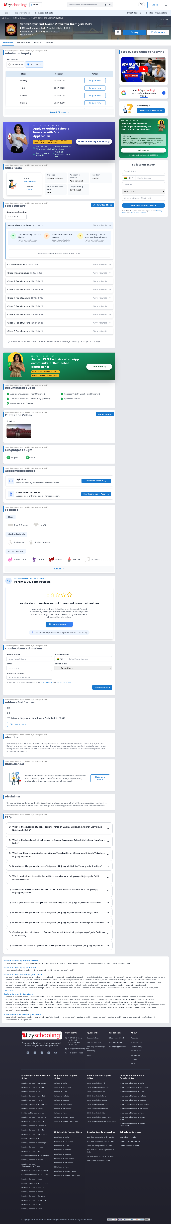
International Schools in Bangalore (134, 1087)
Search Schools (93, 1038)
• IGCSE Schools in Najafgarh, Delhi (19, 1020)
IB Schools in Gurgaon (63, 1154)
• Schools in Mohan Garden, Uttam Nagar (21, 1007)
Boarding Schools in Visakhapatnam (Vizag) (31, 1165)
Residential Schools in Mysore (33, 1113)
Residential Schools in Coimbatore (35, 1155)
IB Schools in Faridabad (63, 1162)
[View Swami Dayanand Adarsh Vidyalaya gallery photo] (19, 431)
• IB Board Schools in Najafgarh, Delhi (106, 1017)
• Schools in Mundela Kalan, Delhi (144, 988)
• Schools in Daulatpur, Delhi (111, 985)
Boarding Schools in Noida (31, 1179)
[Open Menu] (166, 5)
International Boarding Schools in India (100, 1151)
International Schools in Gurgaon (133, 1100)
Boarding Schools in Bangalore (33, 1083)
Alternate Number (16, 673)
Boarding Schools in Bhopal (32, 1192)
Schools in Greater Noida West (66, 1121)
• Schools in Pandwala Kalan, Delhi (75, 982)
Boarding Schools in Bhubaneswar (35, 1170)
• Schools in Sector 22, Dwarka (141, 1002)
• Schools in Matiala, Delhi (101, 982)
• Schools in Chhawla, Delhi (144, 980)
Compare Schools (94, 1042)
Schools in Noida (60, 1113)
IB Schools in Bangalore (63, 1141)
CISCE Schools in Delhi (54, 963)
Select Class (61, 663)
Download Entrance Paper (94, 494)
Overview (8, 42)
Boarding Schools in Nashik (32, 1209)
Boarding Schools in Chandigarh (34, 1143)
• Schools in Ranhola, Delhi (16, 988)
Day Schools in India (128, 1137)
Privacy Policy (136, 1042)
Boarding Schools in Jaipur (32, 1147)
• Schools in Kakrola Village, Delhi (18, 980)
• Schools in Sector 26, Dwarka (111, 1007)
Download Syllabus (95, 481)
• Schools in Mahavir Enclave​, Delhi (19, 977)
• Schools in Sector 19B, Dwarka (41, 1005)
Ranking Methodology (96, 1046)
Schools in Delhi (60, 1083)
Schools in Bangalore (62, 1087)
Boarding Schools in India (130, 1141)
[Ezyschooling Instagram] (41, 1052)
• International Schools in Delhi (17, 970)
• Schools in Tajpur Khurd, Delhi (71, 980)
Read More (9, 990)
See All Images (105, 414)
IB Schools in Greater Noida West (67, 1175)
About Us (134, 1038)
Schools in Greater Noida (64, 1117)
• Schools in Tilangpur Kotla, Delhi (18, 982)
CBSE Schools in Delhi (15, 963)
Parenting (91, 1051)
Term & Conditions (63, 682)
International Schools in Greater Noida (133, 1118)
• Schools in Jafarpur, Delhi (123, 982)
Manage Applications (117, 1046)
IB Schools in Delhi (61, 1137)
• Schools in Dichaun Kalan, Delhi (129, 977)
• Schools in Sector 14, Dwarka (90, 1002)
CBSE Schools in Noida (96, 1113)
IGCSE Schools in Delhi (122, 963)
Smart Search (134, 13)
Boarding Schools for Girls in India (100, 1137)
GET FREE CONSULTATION (143, 205)
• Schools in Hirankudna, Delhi (86, 985)
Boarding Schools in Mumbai (33, 1096)
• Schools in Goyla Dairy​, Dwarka (67, 999)
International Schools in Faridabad (134, 1108)
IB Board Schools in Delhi (75, 963)
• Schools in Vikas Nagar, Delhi (120, 980)
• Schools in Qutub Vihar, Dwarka (152, 1005)
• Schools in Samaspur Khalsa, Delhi (66, 988)
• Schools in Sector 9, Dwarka (16, 1002)
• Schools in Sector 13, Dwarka (17, 997)
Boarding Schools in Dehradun (33, 1087)
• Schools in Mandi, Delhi (44, 977)
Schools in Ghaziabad (63, 1104)
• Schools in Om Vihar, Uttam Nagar (123, 1005)
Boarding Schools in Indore (32, 1160)
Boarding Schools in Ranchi (32, 1151)
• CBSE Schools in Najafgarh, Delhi (18, 1017)
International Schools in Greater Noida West (133, 1124)
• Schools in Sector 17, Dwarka (66, 997)
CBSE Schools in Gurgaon (97, 1100)
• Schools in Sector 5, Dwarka (16, 1005)
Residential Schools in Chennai (34, 1104)
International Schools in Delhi (132, 1083)
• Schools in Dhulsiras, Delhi (136, 985)
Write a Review (60, 624)
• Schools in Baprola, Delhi (154, 977)
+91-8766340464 (75, 1053)
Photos (37, 42)
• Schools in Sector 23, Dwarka (91, 997)
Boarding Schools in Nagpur (32, 1187)
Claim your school (100, 778)
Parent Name (13, 654)
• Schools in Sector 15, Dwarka (41, 1002)
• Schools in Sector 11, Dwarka (92, 999)
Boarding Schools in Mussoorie (33, 1126)
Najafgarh (24, 18)
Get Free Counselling (156, 13)
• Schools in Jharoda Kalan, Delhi (46, 982)
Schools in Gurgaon (62, 1100)
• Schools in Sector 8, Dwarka (41, 997)
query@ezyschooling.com (76, 1048)
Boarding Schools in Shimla (32, 1130)
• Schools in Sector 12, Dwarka (67, 1005)
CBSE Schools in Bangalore (98, 1087)
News (89, 1055)
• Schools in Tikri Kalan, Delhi (94, 988)
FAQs (133, 1063)
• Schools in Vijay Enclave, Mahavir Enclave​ (56, 1007)
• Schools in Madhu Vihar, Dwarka (93, 1005)
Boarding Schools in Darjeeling (33, 1117)
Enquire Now (95, 80)
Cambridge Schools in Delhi (99, 963)
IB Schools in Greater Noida (65, 1171)
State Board (27, 31)
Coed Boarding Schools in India (99, 1145)
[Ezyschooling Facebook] (34, 1052)
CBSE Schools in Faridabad (97, 1108)
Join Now (142, 150)
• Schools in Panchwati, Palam (17, 1010)
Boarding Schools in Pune (31, 1100)
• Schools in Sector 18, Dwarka (141, 997)
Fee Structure (23, 42)
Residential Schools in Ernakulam (35, 1183)
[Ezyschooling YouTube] (55, 1052)
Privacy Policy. (46, 682)
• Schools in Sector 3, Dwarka (86, 1007)
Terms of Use (136, 1051)
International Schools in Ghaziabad (134, 1104)
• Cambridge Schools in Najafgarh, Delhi (138, 1017)
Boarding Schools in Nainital (32, 1121)
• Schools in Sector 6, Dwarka (66, 1002)
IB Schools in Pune (61, 1145)
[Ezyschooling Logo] (15, 5)
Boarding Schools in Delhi (31, 1091)
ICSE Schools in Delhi (34, 963)
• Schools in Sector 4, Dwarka (116, 999)
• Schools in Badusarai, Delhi (118, 988)
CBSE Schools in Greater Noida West (101, 1121)
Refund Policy (136, 1046)
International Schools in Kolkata (133, 1096)
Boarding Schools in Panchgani (34, 1134)
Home (7, 13)
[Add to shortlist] (118, 32)
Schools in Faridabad (62, 1108)
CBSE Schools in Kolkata (96, 1096)
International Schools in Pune (132, 1091)
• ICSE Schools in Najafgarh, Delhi (46, 1017)
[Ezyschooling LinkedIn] (27, 1052)
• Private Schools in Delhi (41, 970)
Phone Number (62, 654)
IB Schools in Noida (61, 1167)
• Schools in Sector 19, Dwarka (17, 999)
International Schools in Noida (132, 1113)
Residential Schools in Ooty (32, 1138)
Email (9, 663)
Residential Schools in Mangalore (35, 1175)
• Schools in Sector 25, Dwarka (141, 999)
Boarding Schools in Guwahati (33, 1200)
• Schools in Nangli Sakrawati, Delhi (70, 977)
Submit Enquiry (102, 687)
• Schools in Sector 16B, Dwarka (115, 1002)
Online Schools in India (129, 1145)
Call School (20, 724)
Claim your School (116, 1038)
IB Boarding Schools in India (98, 1160)
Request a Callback (149, 110)
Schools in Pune (60, 1091)
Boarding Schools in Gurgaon (33, 1196)
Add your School (115, 1042)
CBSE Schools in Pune (96, 1091)
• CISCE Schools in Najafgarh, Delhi (76, 1017)
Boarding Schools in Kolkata (32, 1108)
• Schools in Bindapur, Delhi (39, 988)
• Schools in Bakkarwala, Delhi (61, 985)
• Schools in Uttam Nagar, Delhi (148, 982)
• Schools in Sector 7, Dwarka (41, 999)
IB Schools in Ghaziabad (64, 1158)
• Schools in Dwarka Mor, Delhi (45, 980)
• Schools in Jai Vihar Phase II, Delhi (100, 977)
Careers (134, 1059)
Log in (155, 4)
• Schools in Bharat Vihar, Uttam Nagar (140, 1007)
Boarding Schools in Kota (31, 1204)
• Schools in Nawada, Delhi (96, 980)
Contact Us (135, 1055)
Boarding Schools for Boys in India (100, 1141)
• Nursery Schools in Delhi (63, 970)
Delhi (15, 18)
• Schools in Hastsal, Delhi (37, 985)
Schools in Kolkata (61, 1096)
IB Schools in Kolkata (62, 1150)
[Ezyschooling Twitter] (48, 1052)
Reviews (49, 42)
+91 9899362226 (152, 155)
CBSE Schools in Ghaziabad (98, 1104)
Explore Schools (22, 13)
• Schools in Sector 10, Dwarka (116, 997)
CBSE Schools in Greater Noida (99, 1117)
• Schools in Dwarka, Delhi (15, 985)
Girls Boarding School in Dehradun (101, 1156)
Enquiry (134, 32)
